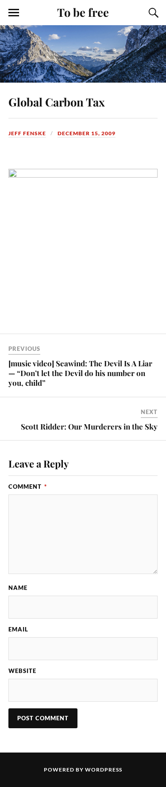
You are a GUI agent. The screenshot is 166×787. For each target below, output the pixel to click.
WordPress (103, 769)
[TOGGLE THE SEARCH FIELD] (152, 13)
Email (18, 629)
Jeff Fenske (27, 133)
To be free (83, 11)
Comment (27, 486)
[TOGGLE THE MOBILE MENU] (13, 13)
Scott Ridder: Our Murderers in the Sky (89, 426)
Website (22, 670)
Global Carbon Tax (56, 101)
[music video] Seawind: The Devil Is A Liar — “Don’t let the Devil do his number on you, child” (80, 373)
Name (17, 587)
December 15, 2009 (87, 133)
